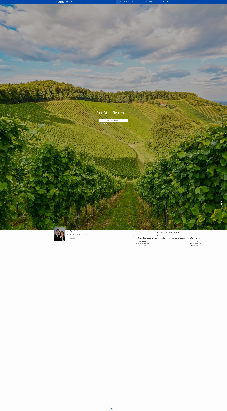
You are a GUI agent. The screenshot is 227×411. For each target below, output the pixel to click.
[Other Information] (221, 204)
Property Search (123, 1)
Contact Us (70, 240)
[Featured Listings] (221, 201)
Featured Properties (133, 2)
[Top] (221, 199)
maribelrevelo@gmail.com (72, 236)
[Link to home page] (61, 2)
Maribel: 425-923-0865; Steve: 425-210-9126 (78, 234)
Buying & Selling (150, 2)
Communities (142, 2)
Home (117, 1)
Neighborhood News (165, 1)
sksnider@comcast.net (195, 243)
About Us (157, 2)
